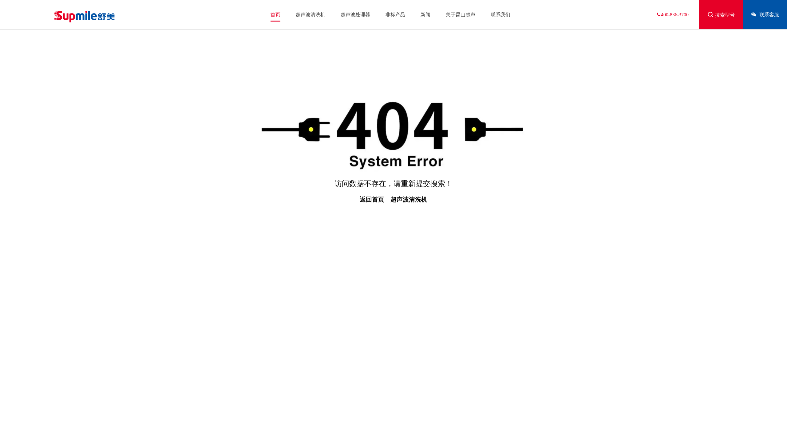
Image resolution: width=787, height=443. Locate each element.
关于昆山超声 (460, 14)
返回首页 (372, 199)
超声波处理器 (355, 14)
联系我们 (500, 14)
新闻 (425, 14)
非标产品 (395, 14)
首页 (275, 14)
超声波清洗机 (310, 14)
